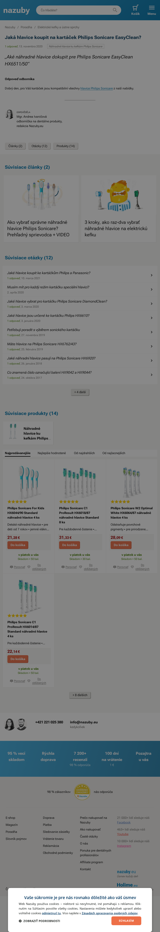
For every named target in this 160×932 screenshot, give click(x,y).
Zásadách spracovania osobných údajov (110, 913)
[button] (39, 921)
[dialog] (80, 910)
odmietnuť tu (51, 913)
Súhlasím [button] (126, 920)
